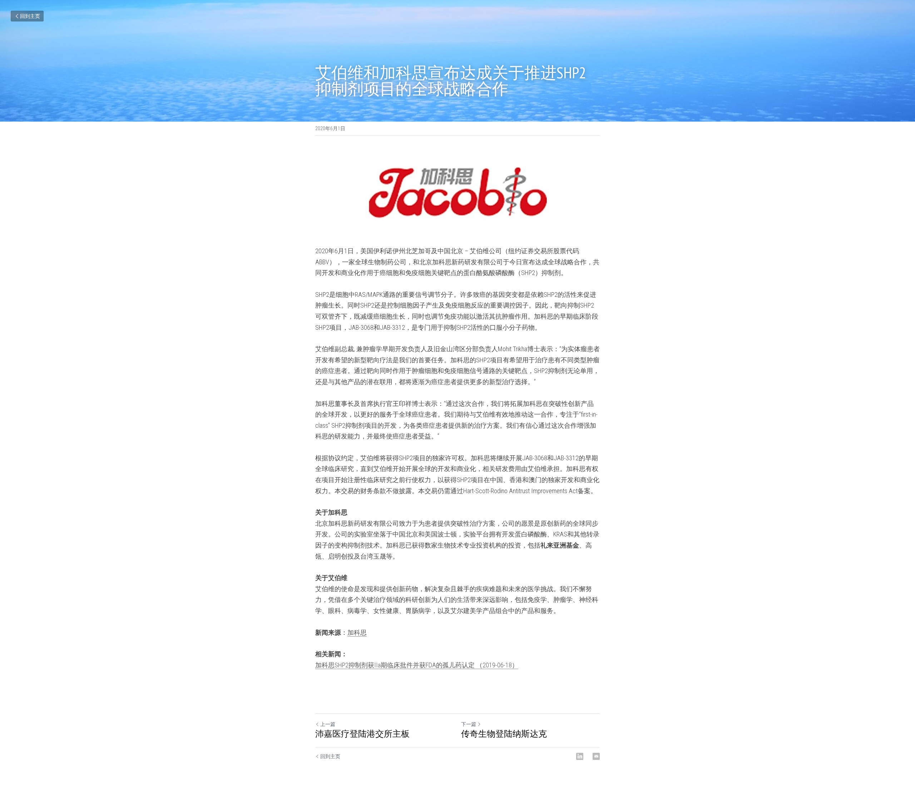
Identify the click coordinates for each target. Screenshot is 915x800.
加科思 (357, 632)
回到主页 (30, 16)
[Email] (596, 756)
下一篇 (468, 724)
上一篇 (327, 724)
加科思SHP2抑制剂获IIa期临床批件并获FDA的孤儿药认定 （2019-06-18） (416, 665)
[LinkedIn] (579, 756)
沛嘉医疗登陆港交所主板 (362, 733)
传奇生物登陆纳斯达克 (504, 733)
